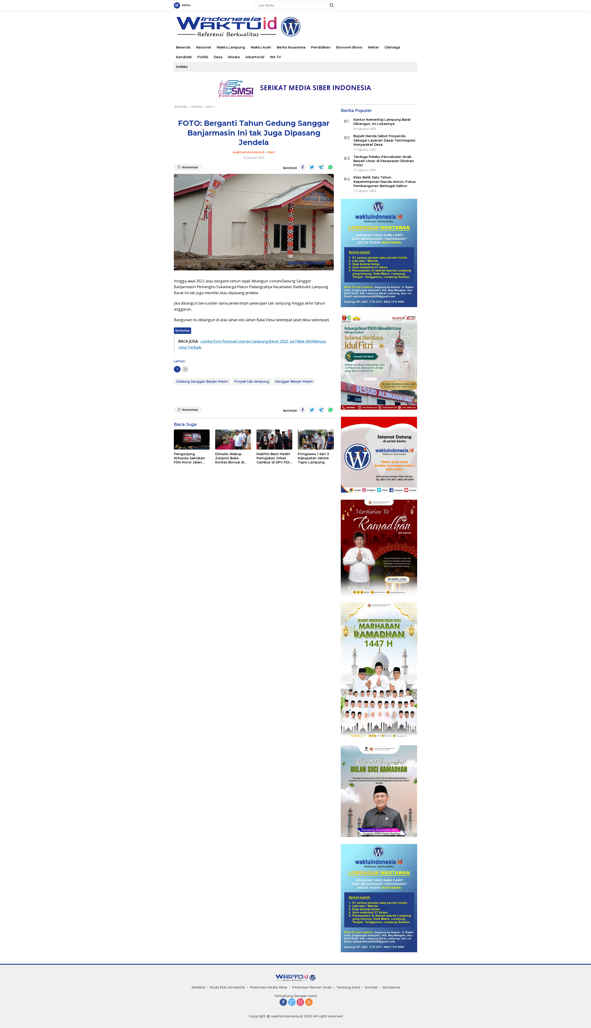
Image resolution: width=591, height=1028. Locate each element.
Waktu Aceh (260, 47)
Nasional (203, 47)
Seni (271, 152)
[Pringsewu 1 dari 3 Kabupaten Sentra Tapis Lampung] (316, 439)
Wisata (234, 57)
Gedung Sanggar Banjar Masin (202, 381)
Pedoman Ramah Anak (312, 987)
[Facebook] (283, 1002)
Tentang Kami (348, 987)
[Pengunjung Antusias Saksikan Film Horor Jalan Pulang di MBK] (192, 439)
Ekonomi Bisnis (349, 47)
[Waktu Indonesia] (238, 26)
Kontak (371, 987)
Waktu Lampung (231, 47)
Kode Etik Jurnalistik (227, 987)
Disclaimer (392, 987)
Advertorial (254, 57)
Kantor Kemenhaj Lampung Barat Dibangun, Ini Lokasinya (382, 122)
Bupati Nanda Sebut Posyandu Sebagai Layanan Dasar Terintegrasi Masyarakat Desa (384, 140)
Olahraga (392, 47)
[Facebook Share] (302, 167)
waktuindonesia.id (248, 152)
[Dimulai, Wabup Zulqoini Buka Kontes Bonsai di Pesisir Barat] (233, 439)
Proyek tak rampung (251, 381)
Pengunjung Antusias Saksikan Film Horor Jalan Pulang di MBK (189, 458)
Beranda (183, 47)
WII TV (275, 57)
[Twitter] (292, 1002)
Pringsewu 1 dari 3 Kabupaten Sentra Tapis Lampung (313, 458)
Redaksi (198, 987)
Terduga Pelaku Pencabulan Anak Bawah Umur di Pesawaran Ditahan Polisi (383, 161)
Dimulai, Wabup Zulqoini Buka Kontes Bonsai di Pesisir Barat (229, 458)
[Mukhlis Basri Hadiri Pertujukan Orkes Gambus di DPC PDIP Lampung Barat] (274, 439)
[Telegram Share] (321, 167)
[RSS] (309, 1002)
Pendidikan (321, 47)
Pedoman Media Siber (268, 987)
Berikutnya (182, 331)
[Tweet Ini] (311, 167)
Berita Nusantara (291, 47)
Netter (373, 47)
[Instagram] (300, 1002)
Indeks (182, 67)
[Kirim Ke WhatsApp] (330, 167)
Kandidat (184, 57)
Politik (202, 57)
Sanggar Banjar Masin (294, 381)
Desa (218, 57)
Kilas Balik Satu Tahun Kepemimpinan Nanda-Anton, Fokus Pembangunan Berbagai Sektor (384, 181)
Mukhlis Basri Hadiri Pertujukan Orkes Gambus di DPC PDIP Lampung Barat (274, 458)
